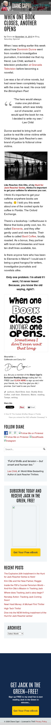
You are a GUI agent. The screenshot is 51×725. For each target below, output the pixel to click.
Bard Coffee (29, 236)
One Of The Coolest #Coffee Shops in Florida (23, 414)
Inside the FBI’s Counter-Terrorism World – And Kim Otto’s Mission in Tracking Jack (24, 587)
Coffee (7, 394)
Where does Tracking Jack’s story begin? (24, 592)
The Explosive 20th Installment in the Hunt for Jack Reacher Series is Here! (24, 575)
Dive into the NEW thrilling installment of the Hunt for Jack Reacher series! (25, 614)
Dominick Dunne (26, 49)
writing (14, 397)
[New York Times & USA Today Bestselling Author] (25, 9)
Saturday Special (12, 39)
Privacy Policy (41, 721)
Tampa (7, 397)
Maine (33, 394)
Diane (9, 36)
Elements (17, 228)
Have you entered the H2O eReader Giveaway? (27, 417)
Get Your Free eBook (25, 552)
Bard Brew (20, 391)
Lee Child (12, 471)
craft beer (15, 394)
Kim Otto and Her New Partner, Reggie (22, 580)
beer (28, 391)
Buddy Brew (37, 391)
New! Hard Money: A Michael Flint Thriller (24, 604)
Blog (37, 36)
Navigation (24, 12)
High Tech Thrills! (12, 608)
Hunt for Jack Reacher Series (23, 186)
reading (40, 394)
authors (10, 391)
